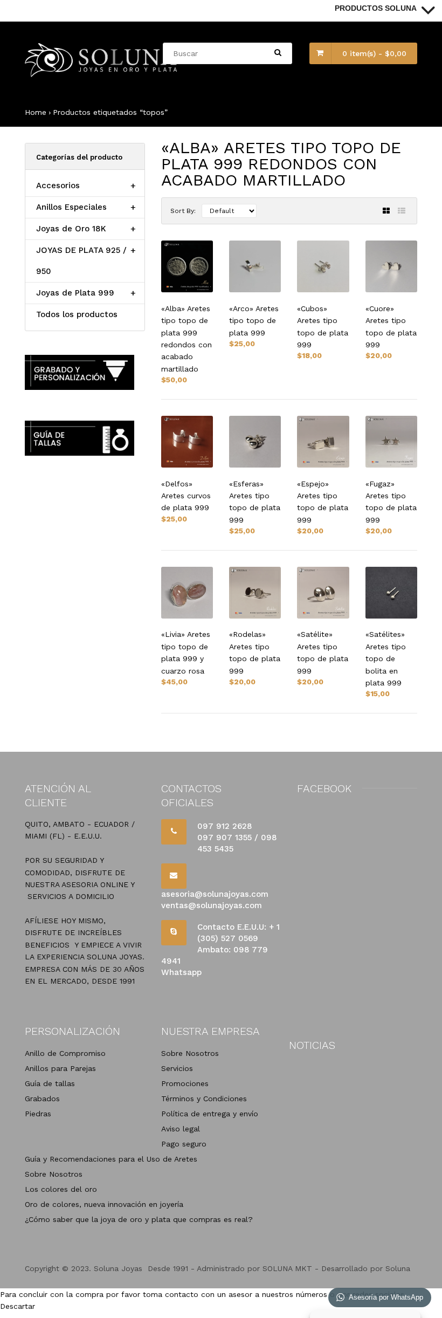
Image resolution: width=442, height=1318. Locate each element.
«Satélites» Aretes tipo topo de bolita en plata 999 (385, 658)
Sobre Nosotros (53, 1174)
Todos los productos (77, 314)
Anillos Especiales (71, 207)
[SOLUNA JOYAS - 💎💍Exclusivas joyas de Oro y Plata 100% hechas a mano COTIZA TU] (102, 74)
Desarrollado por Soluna (365, 1268)
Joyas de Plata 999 (75, 293)
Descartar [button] (17, 1306)
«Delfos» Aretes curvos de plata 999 (186, 495)
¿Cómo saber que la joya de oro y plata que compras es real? (139, 1219)
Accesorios (58, 185)
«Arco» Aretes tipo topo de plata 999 (254, 320)
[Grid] (386, 210)
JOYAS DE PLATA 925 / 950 (81, 260)
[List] (401, 210)
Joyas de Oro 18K (71, 229)
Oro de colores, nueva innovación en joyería (104, 1204)
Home (35, 112)
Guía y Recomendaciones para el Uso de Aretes (111, 1159)
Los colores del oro (61, 1189)
